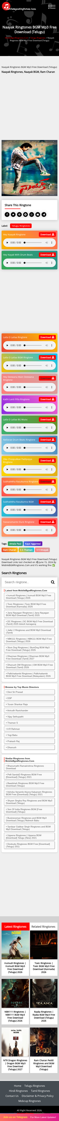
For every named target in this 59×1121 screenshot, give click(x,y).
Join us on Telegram (15, 1117)
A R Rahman (13, 729)
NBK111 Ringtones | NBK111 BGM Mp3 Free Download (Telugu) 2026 (29, 640)
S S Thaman (26, 549)
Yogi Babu (12, 735)
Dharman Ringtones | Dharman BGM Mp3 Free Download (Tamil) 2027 (27, 657)
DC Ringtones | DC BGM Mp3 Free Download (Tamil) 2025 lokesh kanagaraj (29, 622)
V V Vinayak (42, 549)
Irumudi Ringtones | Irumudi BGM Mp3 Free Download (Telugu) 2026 (28, 596)
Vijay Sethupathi (15, 716)
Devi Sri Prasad (15, 692)
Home (17, 1086)
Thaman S (12, 722)
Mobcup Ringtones (29, 1101)
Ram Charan (9, 549)
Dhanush (11, 747)
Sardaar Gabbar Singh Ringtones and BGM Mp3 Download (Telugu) (28, 827)
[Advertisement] (29, 107)
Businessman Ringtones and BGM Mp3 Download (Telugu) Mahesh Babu (26, 819)
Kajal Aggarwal (33, 543)
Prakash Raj (13, 741)
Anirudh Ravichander (17, 710)
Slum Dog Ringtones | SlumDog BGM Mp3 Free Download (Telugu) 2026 (28, 648)
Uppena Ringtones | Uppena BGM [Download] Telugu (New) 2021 (23, 836)
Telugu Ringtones (21, 225)
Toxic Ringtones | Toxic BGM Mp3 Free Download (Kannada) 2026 (26, 605)
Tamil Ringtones (40, 1091)
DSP (9, 698)
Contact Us (12, 1096)
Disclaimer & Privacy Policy (37, 1096)
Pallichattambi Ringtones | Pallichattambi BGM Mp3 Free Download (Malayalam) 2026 (28, 674)
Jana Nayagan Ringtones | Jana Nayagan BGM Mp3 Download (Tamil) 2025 (27, 614)
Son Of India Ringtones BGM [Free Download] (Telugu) (24, 810)
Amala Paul (15, 543)
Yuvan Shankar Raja (17, 704)
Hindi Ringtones (18, 1091)
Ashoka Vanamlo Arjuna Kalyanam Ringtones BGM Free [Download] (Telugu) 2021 (29, 793)
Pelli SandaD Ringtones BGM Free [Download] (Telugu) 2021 (24, 775)
